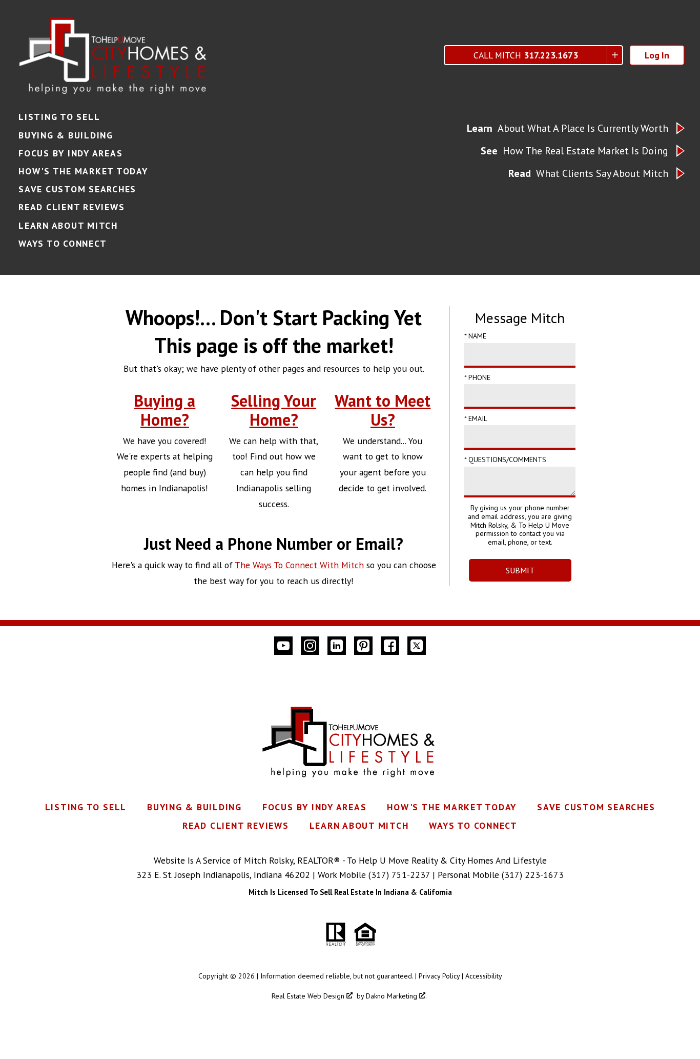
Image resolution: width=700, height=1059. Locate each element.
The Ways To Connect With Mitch (299, 565)
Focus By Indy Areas (70, 153)
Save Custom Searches (77, 189)
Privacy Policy (439, 976)
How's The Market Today (83, 171)
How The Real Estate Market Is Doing (574, 151)
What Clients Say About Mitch (588, 173)
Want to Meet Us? (382, 410)
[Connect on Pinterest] (363, 645)
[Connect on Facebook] (390, 645)
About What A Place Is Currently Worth (567, 128)
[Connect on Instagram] (310, 645)
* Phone (477, 377)
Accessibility (483, 976)
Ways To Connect (62, 243)
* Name (475, 336)
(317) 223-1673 (533, 875)
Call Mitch (525, 55)
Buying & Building (65, 135)
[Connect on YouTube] (283, 645)
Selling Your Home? (273, 410)
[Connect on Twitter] (416, 645)
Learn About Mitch (68, 225)
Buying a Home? (164, 410)
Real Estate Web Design (309, 996)
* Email (475, 418)
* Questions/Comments (505, 459)
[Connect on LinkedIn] (336, 645)
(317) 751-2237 (399, 875)
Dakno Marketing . (396, 996)
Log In (657, 55)
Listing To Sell (59, 117)
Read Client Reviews (71, 207)
